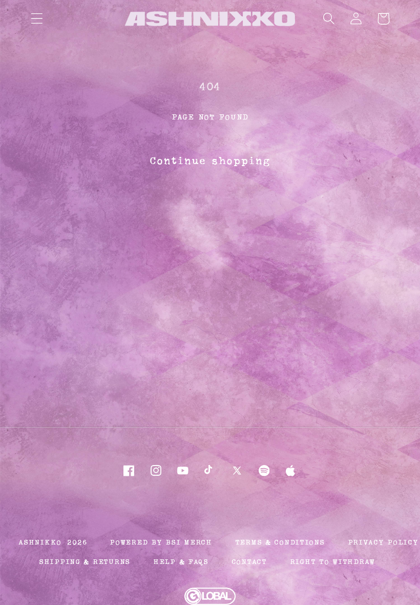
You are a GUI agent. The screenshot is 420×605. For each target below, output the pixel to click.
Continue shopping (210, 161)
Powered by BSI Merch (161, 542)
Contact (249, 562)
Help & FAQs (180, 562)
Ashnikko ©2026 (52, 542)
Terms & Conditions (280, 542)
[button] (37, 18)
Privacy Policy (383, 542)
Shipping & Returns (84, 562)
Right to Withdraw (332, 562)
